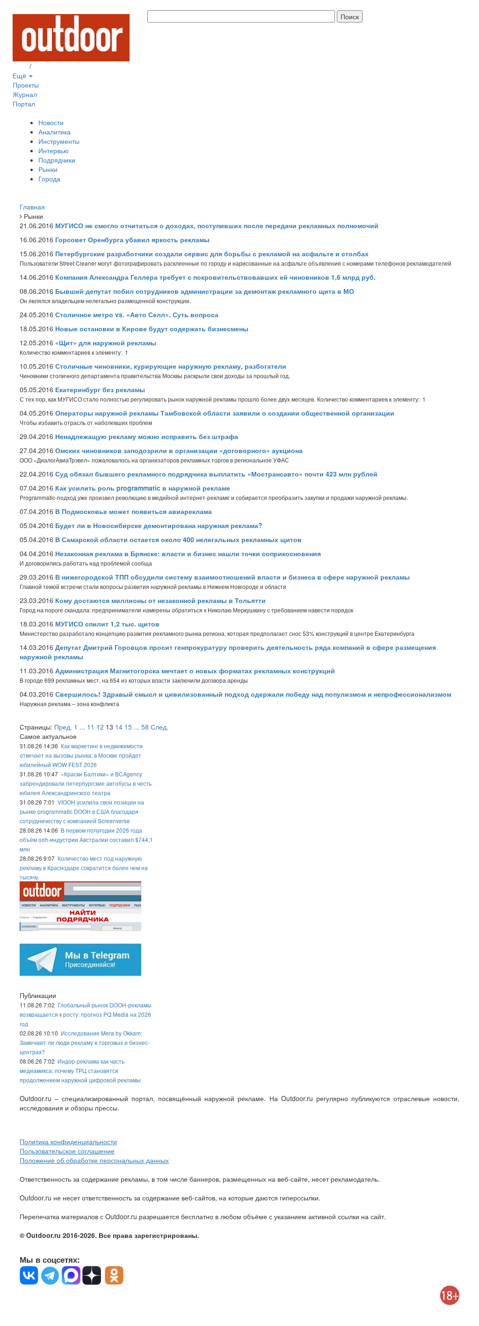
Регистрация (52, 66)
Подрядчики (56, 159)
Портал (24, 103)
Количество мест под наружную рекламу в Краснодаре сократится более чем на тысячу (84, 867)
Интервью (53, 150)
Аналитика (54, 131)
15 (128, 726)
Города (49, 178)
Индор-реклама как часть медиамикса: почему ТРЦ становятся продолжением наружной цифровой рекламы (80, 1070)
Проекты (26, 84)
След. (159, 726)
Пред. (63, 726)
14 (119, 726)
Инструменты (59, 141)
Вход (20, 66)
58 (145, 726)
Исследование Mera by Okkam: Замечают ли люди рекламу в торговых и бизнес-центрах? (85, 1042)
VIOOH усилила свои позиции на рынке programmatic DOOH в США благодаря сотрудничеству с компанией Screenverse (82, 811)
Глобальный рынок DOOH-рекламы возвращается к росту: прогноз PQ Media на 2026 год (86, 1014)
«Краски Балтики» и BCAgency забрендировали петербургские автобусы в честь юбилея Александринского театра (86, 783)
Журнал (25, 94)
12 (100, 726)
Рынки (48, 169)
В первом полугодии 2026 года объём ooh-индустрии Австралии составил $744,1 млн (86, 839)
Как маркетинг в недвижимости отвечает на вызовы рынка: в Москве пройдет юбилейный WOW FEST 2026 (81, 755)
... (82, 726)
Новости (51, 122)
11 (90, 726)
